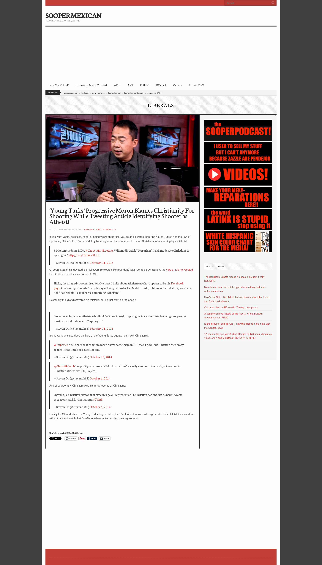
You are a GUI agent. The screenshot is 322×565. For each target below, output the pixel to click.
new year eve (98, 92)
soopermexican (91, 229)
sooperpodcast (70, 92)
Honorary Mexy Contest (91, 85)
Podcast (85, 92)
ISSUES (144, 85)
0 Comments (109, 229)
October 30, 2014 (101, 357)
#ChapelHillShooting (99, 250)
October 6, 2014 (100, 378)
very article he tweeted (179, 269)
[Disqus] (122, 495)
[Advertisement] (161, 54)
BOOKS (161, 85)
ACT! (117, 85)
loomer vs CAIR (154, 92)
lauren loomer (114, 92)
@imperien (61, 344)
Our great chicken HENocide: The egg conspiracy (231, 307)
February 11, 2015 (101, 262)
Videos (177, 85)
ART (130, 85)
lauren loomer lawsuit (133, 92)
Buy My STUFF (59, 85)
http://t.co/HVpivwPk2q (83, 255)
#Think (97, 399)
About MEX (196, 85)
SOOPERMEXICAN (73, 15)
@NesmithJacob (64, 366)
